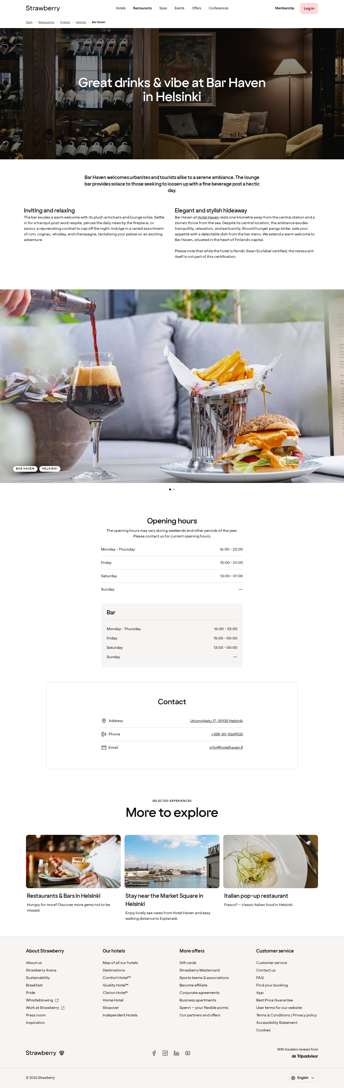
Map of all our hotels (120, 962)
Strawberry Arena (41, 970)
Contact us (266, 970)
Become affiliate (193, 985)
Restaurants (46, 22)
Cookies (263, 1030)
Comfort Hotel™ (117, 977)
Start (29, 22)
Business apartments (197, 1000)
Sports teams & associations (204, 977)
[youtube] (187, 1053)
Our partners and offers (199, 1015)
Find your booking (272, 985)
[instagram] (165, 1053)
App (259, 992)
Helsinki (81, 22)
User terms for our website (279, 1007)
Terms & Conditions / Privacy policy (286, 1015)
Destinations (114, 970)
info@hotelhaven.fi (226, 747)
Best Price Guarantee (274, 1000)
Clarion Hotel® (115, 992)
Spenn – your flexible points (203, 1007)
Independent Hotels (120, 1015)
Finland (65, 22)
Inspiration (35, 1022)
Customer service (271, 962)
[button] (170, 489)
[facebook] (154, 1053)
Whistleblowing (39, 1000)
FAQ (260, 977)
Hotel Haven (208, 217)
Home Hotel (113, 1000)
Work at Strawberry (42, 1007)
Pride (30, 992)
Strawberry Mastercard (199, 970)
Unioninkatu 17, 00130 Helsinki (216, 720)
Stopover (111, 1007)
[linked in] (176, 1053)
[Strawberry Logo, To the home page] (43, 8)
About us (34, 962)
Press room (36, 1015)
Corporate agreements (199, 992)
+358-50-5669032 (227, 734)
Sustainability (38, 977)
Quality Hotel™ (115, 985)
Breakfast (34, 985)
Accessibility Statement (276, 1022)
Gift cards (187, 962)
